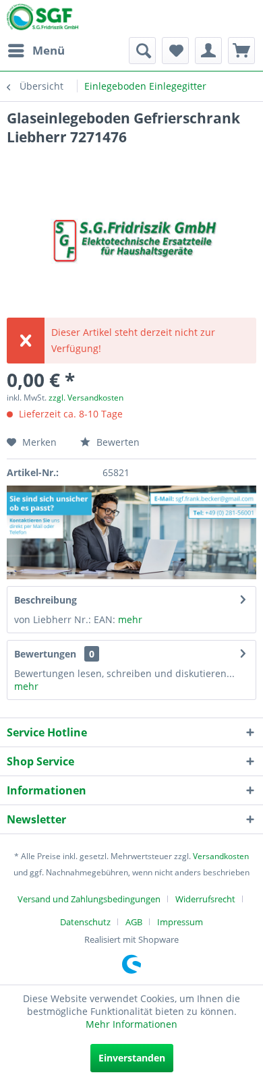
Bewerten (117, 442)
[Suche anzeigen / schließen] (142, 50)
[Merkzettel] (175, 50)
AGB (133, 922)
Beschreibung (45, 599)
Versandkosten (221, 856)
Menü (48, 50)
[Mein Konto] (208, 50)
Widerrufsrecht (205, 899)
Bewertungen (45, 653)
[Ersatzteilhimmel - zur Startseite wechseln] (42, 19)
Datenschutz (85, 922)
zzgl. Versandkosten (86, 397)
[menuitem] (35, 50)
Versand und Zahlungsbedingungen (89, 899)
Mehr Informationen (131, 1024)
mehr (130, 619)
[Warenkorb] (241, 50)
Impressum (180, 922)
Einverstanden (131, 1057)
